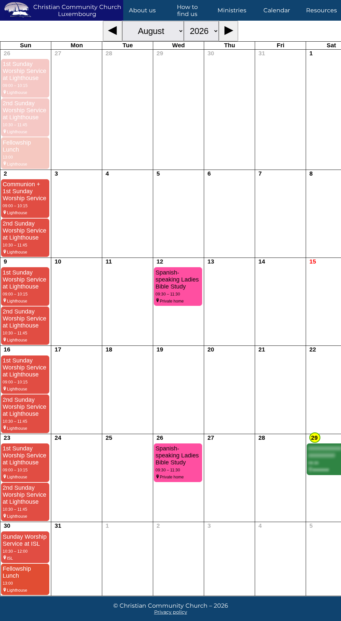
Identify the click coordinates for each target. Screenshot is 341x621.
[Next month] (228, 31)
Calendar (276, 10)
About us (142, 10)
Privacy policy (170, 612)
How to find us (187, 10)
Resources (321, 10)
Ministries (231, 10)
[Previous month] (113, 31)
